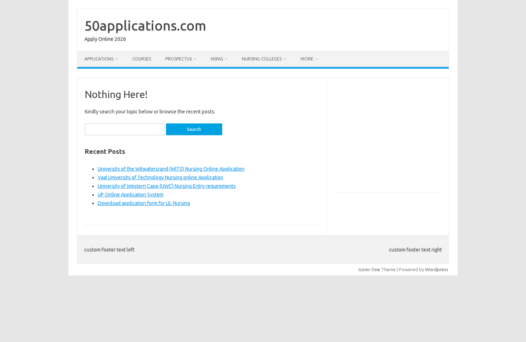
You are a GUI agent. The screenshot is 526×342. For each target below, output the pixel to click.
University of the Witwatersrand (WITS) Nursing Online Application (171, 169)
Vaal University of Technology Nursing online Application (160, 177)
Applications (98, 59)
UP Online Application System (131, 194)
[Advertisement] (395, 138)
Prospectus (178, 59)
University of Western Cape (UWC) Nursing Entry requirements (167, 186)
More (307, 59)
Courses (141, 59)
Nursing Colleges (262, 59)
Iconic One (369, 269)
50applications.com (145, 25)
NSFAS (217, 59)
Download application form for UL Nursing (144, 203)
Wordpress (436, 269)
